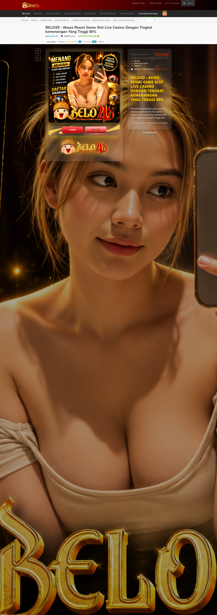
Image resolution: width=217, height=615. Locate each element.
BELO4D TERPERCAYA (151, 69)
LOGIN (72, 129)
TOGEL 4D (34, 20)
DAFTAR (95, 129)
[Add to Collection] (37, 58)
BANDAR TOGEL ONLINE (101, 20)
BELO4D (25, 20)
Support (101, 42)
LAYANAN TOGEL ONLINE (81, 20)
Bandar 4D (53, 36)
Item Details (51, 42)
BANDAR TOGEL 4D (62, 20)
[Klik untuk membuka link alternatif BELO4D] (84, 87)
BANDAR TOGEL (46, 20)
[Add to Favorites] (37, 51)
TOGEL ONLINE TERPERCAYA (123, 20)
